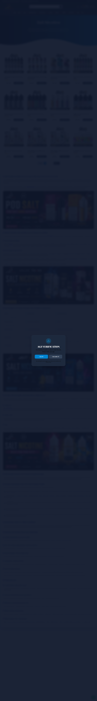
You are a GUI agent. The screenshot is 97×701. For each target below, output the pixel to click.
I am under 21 (55, 356)
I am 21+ (41, 356)
